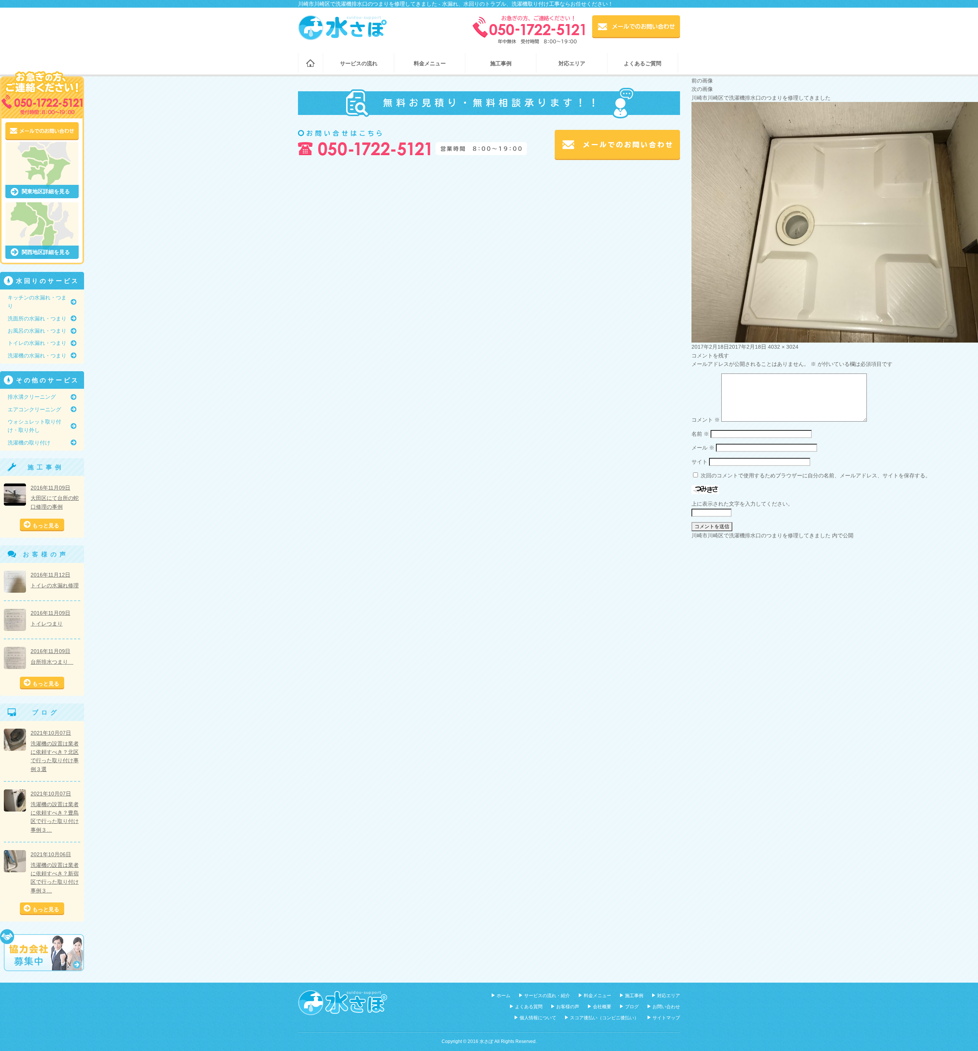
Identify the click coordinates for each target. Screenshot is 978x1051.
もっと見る (45, 525)
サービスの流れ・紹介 (547, 995)
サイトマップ (666, 1017)
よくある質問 (528, 1006)
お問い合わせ (666, 1006)
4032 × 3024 (783, 347)
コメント (705, 420)
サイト (699, 462)
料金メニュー (430, 63)
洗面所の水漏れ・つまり (37, 318)
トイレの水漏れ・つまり (37, 343)
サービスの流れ (358, 63)
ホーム (310, 63)
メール (702, 448)
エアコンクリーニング (34, 409)
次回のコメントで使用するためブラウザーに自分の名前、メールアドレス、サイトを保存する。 (816, 475)
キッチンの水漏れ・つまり (37, 301)
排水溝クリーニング (32, 397)
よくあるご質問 (642, 63)
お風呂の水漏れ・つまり (37, 331)
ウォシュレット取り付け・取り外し (34, 426)
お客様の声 (567, 1006)
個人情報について (538, 1017)
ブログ (632, 1006)
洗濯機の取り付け (29, 443)
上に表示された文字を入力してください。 (742, 504)
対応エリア (572, 63)
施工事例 (501, 63)
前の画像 (702, 81)
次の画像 (702, 89)
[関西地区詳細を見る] (42, 206)
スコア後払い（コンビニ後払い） (604, 1017)
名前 (700, 434)
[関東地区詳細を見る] (42, 146)
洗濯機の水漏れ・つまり (37, 355)
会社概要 (602, 1006)
